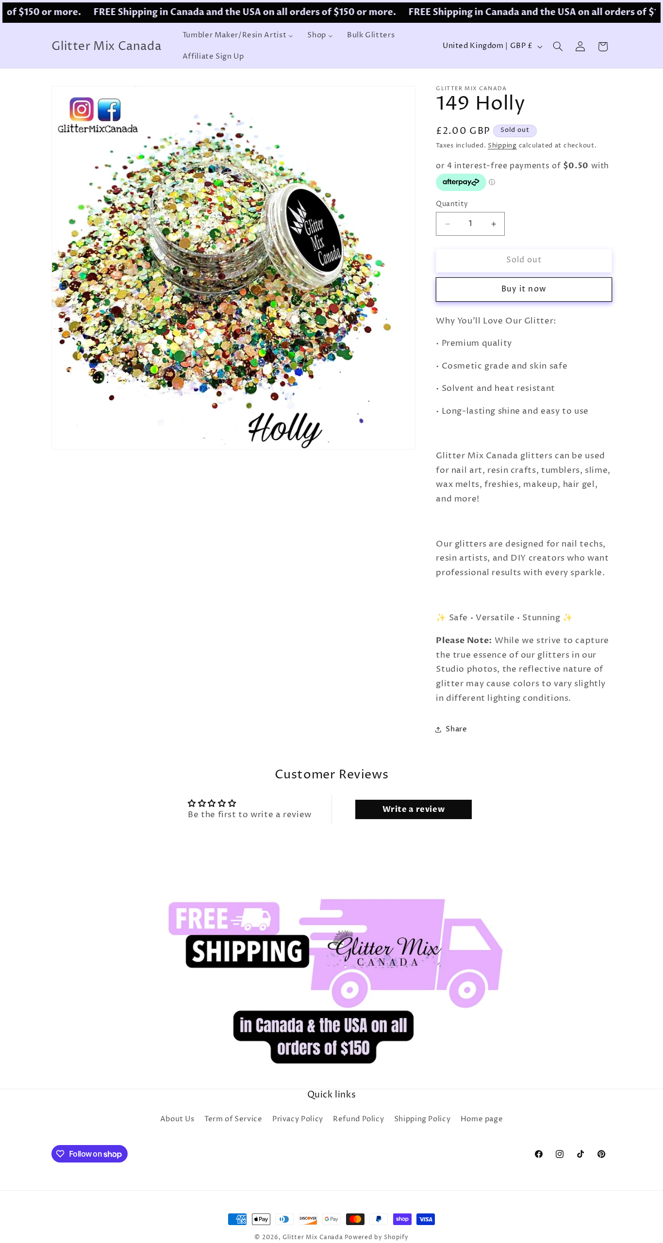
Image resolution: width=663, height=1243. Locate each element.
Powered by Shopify (376, 1238)
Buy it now (524, 289)
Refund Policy (358, 1119)
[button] (558, 46)
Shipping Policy (422, 1119)
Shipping (502, 146)
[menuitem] (237, 36)
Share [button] (456, 729)
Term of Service (233, 1119)
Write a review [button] (413, 809)
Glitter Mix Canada (312, 1238)
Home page (482, 1119)
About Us (177, 1119)
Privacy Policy (297, 1119)
